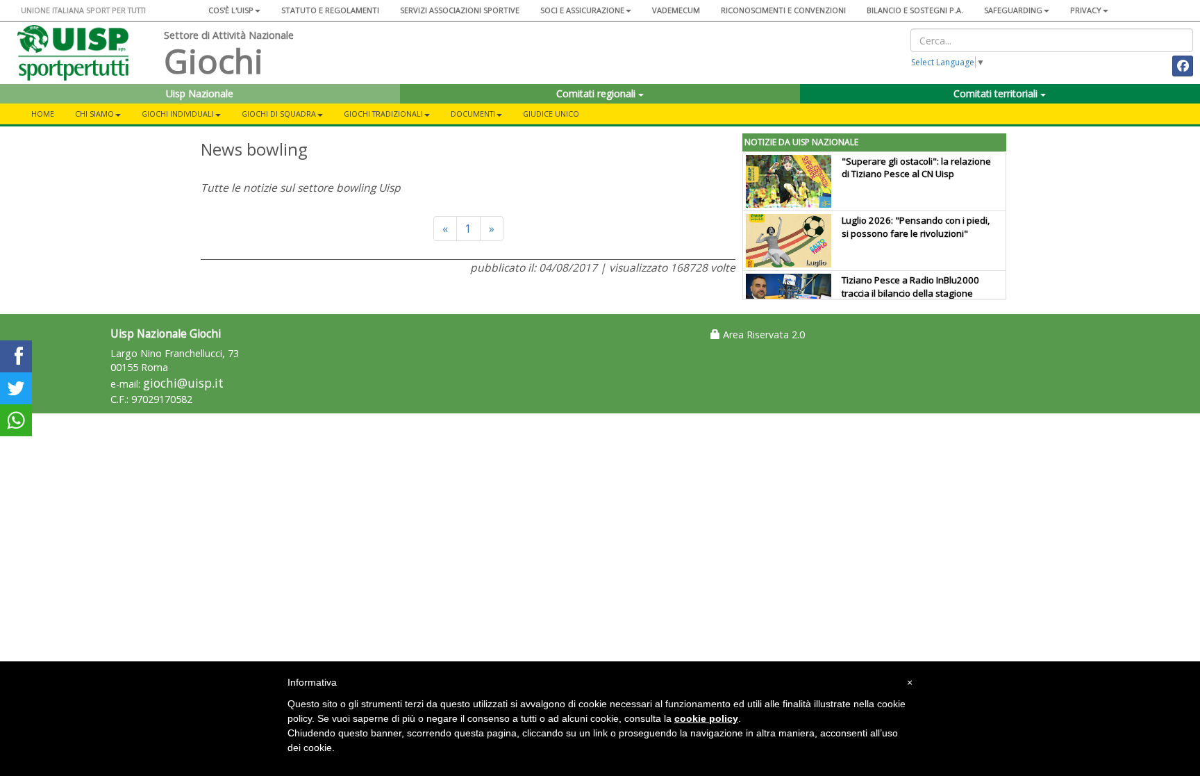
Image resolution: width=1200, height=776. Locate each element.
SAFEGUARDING (1013, 10)
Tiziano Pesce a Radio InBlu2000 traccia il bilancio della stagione (910, 286)
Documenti (473, 113)
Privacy (1085, 10)
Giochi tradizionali (383, 113)
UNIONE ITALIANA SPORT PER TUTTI (83, 10)
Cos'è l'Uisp (230, 10)
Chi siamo (94, 113)
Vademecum (676, 10)
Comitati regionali (597, 93)
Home (42, 113)
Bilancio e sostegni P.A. (915, 10)
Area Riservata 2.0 (762, 334)
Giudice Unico (551, 113)
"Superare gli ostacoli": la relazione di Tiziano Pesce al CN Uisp (916, 168)
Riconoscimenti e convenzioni (783, 10)
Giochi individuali (178, 113)
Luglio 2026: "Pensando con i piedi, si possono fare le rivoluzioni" (916, 227)
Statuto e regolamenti (330, 10)
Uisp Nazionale (199, 93)
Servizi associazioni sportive (459, 10)
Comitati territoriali (996, 93)
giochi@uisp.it (183, 383)
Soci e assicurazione (582, 10)
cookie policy (706, 718)
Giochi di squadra (279, 113)
